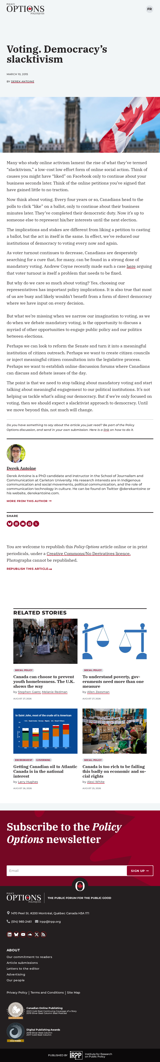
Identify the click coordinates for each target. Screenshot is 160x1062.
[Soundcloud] (30, 934)
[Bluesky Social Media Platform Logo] (16, 934)
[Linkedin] (16, 524)
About (13, 950)
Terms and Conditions (47, 992)
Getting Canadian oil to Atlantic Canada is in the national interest (45, 771)
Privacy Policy (17, 992)
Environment (23, 760)
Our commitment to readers (29, 957)
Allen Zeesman (98, 692)
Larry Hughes (28, 782)
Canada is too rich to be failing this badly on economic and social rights (114, 771)
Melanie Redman (55, 692)
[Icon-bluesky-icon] (10, 524)
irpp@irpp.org (50, 921)
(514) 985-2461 (21, 921)
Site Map (73, 992)
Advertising (16, 974)
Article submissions (22, 963)
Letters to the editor (23, 968)
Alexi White (96, 782)
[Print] (29, 524)
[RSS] (43, 934)
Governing (43, 760)
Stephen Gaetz (29, 692)
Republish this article (27, 569)
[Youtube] (23, 934)
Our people (16, 980)
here (131, 266)
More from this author (27, 501)
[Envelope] (23, 524)
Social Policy (24, 670)
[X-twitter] (36, 524)
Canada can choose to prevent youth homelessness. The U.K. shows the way (44, 681)
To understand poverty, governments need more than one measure (113, 681)
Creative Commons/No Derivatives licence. (89, 553)
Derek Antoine (22, 81)
